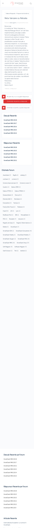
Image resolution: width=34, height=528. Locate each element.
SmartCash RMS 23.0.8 (10, 120)
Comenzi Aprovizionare (10, 183)
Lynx (18, 211)
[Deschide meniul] (3, 3)
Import (5, 211)
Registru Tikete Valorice (24, 223)
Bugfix (15, 175)
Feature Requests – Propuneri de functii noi (17, 13)
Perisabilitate (25, 215)
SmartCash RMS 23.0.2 (10, 157)
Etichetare (18, 199)
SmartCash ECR (8, 231)
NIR (17, 215)
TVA (16, 251)
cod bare (6, 179)
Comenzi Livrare (25, 183)
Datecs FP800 (20, 191)
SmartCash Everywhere (24, 231)
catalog (23, 175)
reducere (21, 219)
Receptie (12, 219)
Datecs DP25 (15, 187)
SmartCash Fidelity (9, 235)
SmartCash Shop (23, 243)
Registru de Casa (9, 223)
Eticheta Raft (7, 199)
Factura (17, 203)
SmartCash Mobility (23, 235)
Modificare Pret (8, 215)
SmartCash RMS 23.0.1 (10, 508)
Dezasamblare (8, 195)
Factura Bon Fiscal (9, 207)
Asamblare (7, 175)
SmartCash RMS (9, 243)
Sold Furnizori (7, 251)
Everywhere (7, 203)
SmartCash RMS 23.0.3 (10, 150)
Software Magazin (21, 247)
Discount (18, 195)
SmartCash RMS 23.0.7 (10, 123)
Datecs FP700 (8, 191)
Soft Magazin (8, 247)
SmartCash (15, 227)
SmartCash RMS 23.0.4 (10, 133)
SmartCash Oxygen (9, 239)
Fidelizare (21, 207)
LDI (12, 211)
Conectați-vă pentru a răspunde (17, 101)
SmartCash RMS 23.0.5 (10, 130)
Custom (6, 187)
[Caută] (31, 3)
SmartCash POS (24, 239)
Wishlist (23, 251)
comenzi (15, 179)
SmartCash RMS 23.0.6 (10, 126)
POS (5, 219)
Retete (6, 227)
